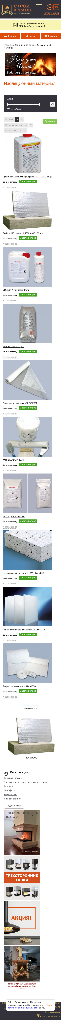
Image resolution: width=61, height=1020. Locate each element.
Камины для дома (24, 45)
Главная (8, 45)
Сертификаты (10, 790)
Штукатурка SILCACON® (14, 516)
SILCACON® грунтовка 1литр (16, 290)
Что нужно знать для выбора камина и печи (25, 782)
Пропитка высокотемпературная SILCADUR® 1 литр (27, 177)
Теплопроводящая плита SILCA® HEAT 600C (23, 573)
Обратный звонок (52, 1012)
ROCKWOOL (31, 758)
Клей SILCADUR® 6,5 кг (13, 460)
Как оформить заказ (14, 778)
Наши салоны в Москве (50, 1016)
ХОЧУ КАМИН (51, 13)
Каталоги (8, 786)
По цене (9, 119)
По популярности (13, 125)
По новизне (10, 130)
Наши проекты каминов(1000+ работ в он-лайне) (32, 24)
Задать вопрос (14, 806)
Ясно (49, 1005)
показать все (30, 708)
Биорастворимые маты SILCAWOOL (20, 686)
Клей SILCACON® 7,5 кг (13, 347)
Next (57, 737)
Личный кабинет (12, 799)
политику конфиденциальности (23, 1008)
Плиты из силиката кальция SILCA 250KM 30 (24, 630)
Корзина (52, 36)
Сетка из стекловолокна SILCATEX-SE (20, 403)
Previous (5, 737)
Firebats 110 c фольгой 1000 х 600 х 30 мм (23, 233)
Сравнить (50, 121)
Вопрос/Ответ (10, 795)
